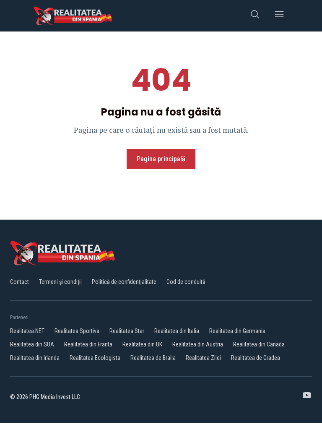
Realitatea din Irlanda (35, 357)
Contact (19, 281)
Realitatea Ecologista (95, 357)
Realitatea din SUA (32, 344)
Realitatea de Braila (153, 357)
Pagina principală (161, 159)
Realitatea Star (126, 331)
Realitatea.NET (27, 331)
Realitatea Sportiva (77, 331)
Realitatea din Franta (88, 344)
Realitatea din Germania (237, 331)
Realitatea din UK (142, 344)
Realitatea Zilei (203, 357)
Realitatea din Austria (197, 344)
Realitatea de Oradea (255, 357)
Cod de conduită (185, 281)
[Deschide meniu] (279, 15)
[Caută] (255, 16)
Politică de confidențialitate (124, 281)
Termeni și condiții (60, 281)
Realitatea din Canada (259, 344)
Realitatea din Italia (176, 331)
